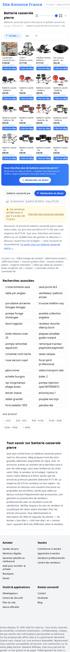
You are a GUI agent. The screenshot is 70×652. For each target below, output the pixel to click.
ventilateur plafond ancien (50, 295)
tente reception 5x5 (11, 268)
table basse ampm (55, 258)
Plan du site (9, 602)
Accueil (7, 26)
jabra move (12, 370)
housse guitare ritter (33, 261)
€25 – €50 (21, 420)
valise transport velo (51, 370)
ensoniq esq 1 (47, 393)
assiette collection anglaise (50, 315)
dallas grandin (14, 399)
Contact (42, 593)
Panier (6, 578)
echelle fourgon (15, 376)
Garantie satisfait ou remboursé (14, 559)
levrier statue (13, 393)
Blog (40, 602)
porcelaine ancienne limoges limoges (17, 305)
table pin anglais (15, 293)
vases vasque (47, 354)
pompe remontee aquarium (16, 346)
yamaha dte (46, 405)
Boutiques (8, 573)
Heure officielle (11, 607)
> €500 (26, 427)
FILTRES (13, 35)
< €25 (8, 420)
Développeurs (10, 593)
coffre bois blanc (10, 261)
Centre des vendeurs (49, 562)
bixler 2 (43, 376)
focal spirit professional (46, 362)
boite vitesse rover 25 (16, 335)
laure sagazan (14, 323)
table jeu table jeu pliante (48, 264)
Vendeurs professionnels (51, 558)
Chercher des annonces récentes (46, 214)
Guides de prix (11, 548)
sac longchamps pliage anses (15, 384)
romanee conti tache (18, 354)
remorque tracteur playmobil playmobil (51, 346)
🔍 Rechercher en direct (50, 193)
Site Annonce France (22, 4)
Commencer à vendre (49, 548)
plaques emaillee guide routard (49, 335)
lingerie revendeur (20, 264)
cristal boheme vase (17, 287)
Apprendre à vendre (49, 553)
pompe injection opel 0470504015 (49, 384)
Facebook (43, 597)
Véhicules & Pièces (17, 27)
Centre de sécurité (13, 597)
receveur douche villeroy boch (49, 325)
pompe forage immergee (14, 315)
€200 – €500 (11, 427)
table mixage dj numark (30, 258)
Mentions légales (12, 553)
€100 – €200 (55, 420)
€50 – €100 (37, 420)
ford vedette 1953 (16, 405)
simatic (29, 268)
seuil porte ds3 (48, 287)
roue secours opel (16, 360)
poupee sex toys (49, 399)
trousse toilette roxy (51, 303)
